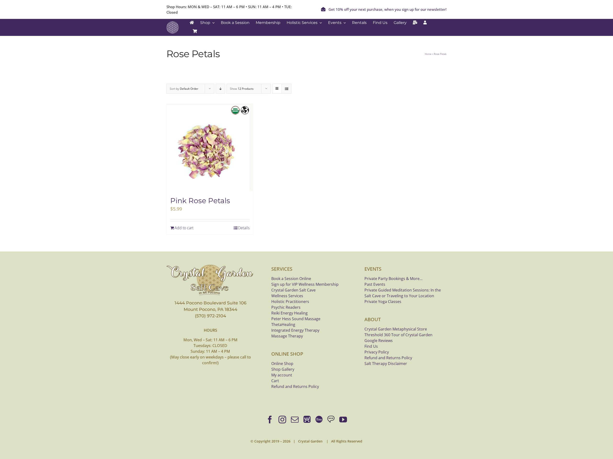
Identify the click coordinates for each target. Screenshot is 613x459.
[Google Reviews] (331, 419)
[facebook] (270, 419)
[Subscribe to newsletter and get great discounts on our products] (415, 23)
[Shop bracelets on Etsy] (319, 419)
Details (244, 227)
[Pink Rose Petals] (210, 147)
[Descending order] (220, 89)
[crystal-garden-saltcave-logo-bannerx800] (210, 266)
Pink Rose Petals (200, 200)
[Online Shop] (307, 419)
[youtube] (343, 419)
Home (428, 54)
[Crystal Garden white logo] (172, 23)
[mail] (295, 419)
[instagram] (282, 419)
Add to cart (184, 227)
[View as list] (286, 88)
